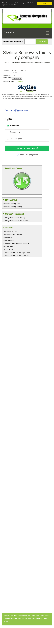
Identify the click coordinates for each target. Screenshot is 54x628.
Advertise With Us (10, 231)
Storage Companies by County (16, 221)
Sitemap (7, 616)
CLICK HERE (19, 81)
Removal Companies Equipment (17, 253)
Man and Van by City (12, 204)
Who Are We (8, 249)
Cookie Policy (9, 240)
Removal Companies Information (18, 256)
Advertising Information (13, 234)
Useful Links (8, 246)
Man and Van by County (13, 207)
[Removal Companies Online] (27, 16)
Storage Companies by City (14, 218)
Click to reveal (17, 78)
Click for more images (27, 91)
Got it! (44, 3)
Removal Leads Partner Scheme (16, 243)
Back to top (45, 616)
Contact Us (8, 237)
